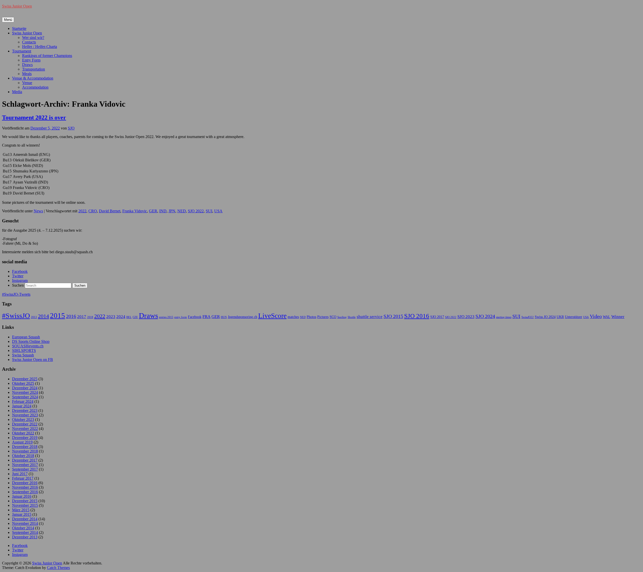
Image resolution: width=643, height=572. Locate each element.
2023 (110, 316)
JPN (172, 211)
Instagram (20, 280)
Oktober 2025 (23, 383)
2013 (34, 317)
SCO (333, 317)
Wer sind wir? (33, 37)
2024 (120, 316)
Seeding (342, 317)
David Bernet (109, 211)
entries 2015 (166, 317)
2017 (81, 316)
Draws (27, 64)
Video (596, 316)
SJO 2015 (393, 316)
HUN (224, 317)
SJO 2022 (196, 211)
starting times (503, 317)
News (38, 211)
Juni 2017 (20, 474)
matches (293, 317)
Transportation (33, 69)
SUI (209, 211)
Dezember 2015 (24, 501)
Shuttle (352, 317)
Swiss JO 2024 (545, 317)
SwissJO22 (527, 317)
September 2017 (25, 469)
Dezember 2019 (24, 437)
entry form (180, 317)
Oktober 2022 (23, 433)
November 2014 (25, 523)
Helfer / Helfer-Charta (39, 46)
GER (153, 211)
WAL (606, 317)
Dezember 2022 (24, 424)
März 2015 (20, 510)
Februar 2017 (22, 478)
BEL (129, 317)
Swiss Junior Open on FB (32, 359)
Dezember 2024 (24, 388)
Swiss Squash (23, 355)
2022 (82, 211)
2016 (71, 316)
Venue (27, 83)
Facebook (20, 271)
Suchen (18, 285)
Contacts (29, 42)
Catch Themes (58, 567)
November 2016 (25, 487)
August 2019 (22, 442)
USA (218, 211)
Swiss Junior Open (17, 6)
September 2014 (25, 532)
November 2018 (25, 451)
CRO (92, 211)
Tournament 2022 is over (34, 117)
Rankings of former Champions (47, 55)
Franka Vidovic (134, 211)
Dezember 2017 (24, 460)
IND (163, 211)
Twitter (17, 276)
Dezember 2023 (24, 410)
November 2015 (25, 505)
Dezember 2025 (24, 379)
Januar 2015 (21, 514)
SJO (71, 128)
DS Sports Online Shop (30, 341)
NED (181, 211)
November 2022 (25, 428)
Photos (311, 317)
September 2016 (25, 492)
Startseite (19, 28)
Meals (27, 74)
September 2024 (25, 397)
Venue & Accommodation (32, 78)
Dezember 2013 (24, 537)
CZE (135, 317)
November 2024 (25, 392)
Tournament (21, 51)
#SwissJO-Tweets (16, 294)
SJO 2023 (465, 316)
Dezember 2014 (24, 519)
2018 (90, 317)
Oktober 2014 (23, 528)
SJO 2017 (437, 317)
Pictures (323, 317)
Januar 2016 (21, 496)
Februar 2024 (22, 401)
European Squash (26, 337)
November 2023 (25, 415)
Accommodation (35, 87)
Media (17, 92)
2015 (57, 315)
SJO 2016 (416, 315)
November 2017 (25, 465)
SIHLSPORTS (24, 350)
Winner (617, 316)
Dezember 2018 (24, 446)
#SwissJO (16, 316)
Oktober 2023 (23, 419)
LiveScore (272, 316)
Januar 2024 (21, 406)
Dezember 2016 (24, 483)
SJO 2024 (485, 316)
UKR (560, 317)
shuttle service (370, 316)
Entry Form (31, 60)
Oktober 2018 (23, 456)
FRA (206, 316)
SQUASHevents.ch (27, 346)
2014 (43, 316)
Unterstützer (573, 317)
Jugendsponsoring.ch (242, 317)
